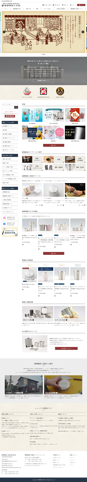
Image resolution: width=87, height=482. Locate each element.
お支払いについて (57, 457)
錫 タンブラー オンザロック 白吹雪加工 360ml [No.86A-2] (77, 288)
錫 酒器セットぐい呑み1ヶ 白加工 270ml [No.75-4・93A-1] (29, 237)
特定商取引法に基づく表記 (59, 465)
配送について (56, 460)
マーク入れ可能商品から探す (9, 178)
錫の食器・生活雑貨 (7, 134)
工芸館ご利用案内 (60, 8)
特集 (37, 8)
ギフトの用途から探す (8, 167)
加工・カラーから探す (8, 171)
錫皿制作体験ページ (7, 204)
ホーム (6, 8)
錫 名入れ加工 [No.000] (28, 284)
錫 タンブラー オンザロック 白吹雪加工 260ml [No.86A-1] (61, 288)
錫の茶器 (5, 130)
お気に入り (72, 462)
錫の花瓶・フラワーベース (9, 138)
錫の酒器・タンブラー (8, 126)
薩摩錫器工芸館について (76, 8)
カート (71, 465)
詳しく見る (38, 205)
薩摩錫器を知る (17, 8)
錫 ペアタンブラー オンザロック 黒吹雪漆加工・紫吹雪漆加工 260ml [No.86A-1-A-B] (45, 241)
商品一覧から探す (7, 159)
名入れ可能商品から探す (8, 175)
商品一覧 (28, 8)
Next (83, 32)
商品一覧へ (53, 253)
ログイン (72, 457)
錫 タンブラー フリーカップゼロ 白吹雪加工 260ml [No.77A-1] (45, 288)
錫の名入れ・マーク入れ (8, 150)
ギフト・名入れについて (8, 211)
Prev (4, 32)
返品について (56, 462)
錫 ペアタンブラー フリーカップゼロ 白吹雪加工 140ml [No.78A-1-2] (61, 240)
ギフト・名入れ (47, 8)
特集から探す (6, 182)
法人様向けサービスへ (66, 348)
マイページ (72, 460)
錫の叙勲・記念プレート (8, 146)
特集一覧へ (53, 145)
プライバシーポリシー (58, 467)
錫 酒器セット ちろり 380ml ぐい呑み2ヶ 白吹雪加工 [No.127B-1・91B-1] (77, 237)
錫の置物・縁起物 (7, 142)
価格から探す (6, 163)
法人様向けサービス (7, 207)
